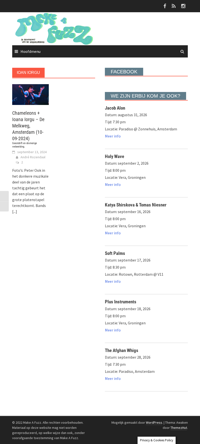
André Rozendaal (32, 157)
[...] (14, 211)
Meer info (113, 136)
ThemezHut (178, 427)
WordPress (154, 422)
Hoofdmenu (30, 51)
